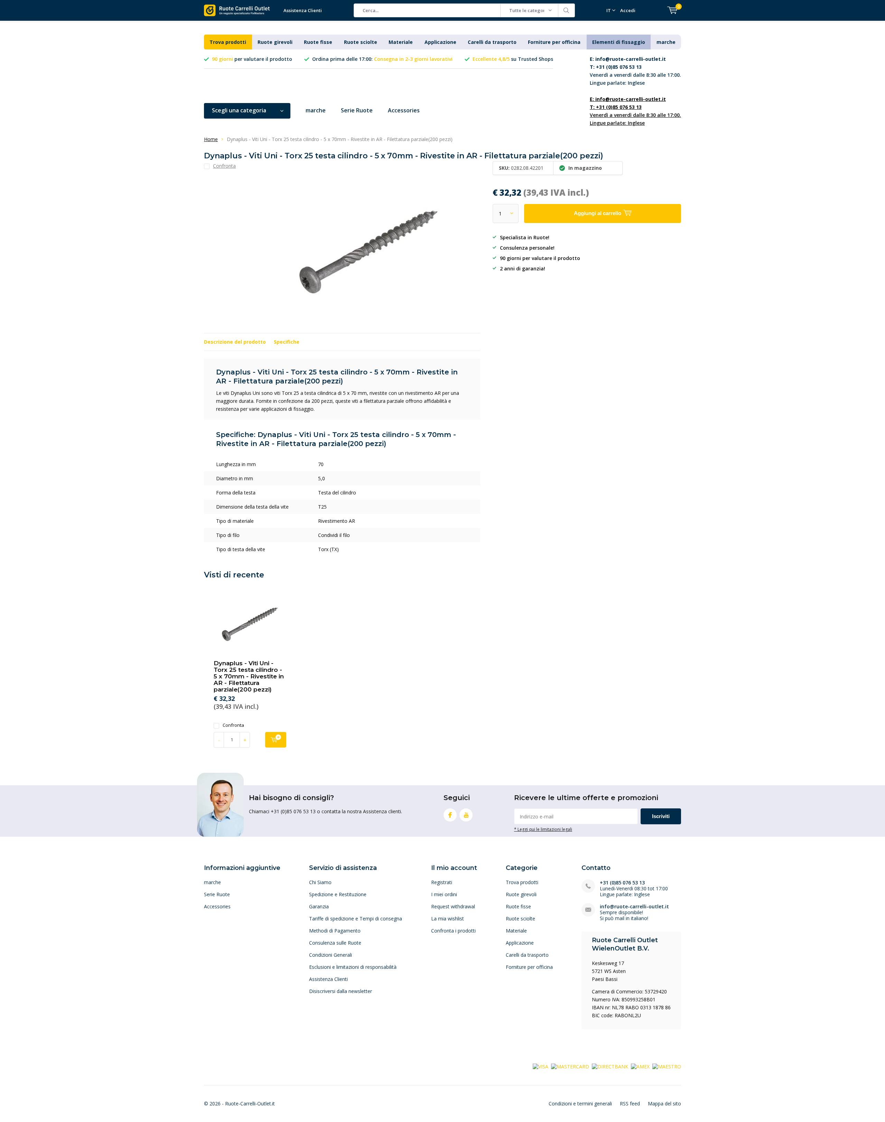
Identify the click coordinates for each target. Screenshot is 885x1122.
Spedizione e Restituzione (337, 894)
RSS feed (630, 1103)
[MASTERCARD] (570, 1066)
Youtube (466, 815)
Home (211, 139)
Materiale (401, 42)
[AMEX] (640, 1066)
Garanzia (319, 906)
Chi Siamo (320, 882)
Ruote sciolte (360, 42)
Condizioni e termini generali (580, 1103)
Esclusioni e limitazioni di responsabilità (353, 967)
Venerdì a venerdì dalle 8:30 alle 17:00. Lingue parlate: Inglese (635, 71)
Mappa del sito (664, 1103)
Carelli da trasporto (492, 42)
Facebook (450, 815)
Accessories (404, 110)
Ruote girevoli (275, 42)
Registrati (441, 882)
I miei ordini (444, 894)
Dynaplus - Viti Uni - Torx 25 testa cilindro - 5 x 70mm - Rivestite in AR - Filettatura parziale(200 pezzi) (249, 676)
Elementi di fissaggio (618, 42)
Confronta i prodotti (453, 930)
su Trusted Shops (513, 59)
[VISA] (540, 1066)
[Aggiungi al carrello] (275, 740)
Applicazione (440, 42)
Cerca (566, 10)
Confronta (233, 725)
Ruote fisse (318, 42)
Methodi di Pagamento (335, 930)
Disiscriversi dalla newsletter (340, 991)
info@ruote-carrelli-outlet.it (634, 906)
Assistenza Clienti (302, 10)
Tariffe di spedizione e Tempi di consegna (355, 918)
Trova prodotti (227, 42)
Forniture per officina (554, 42)
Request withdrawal (453, 906)
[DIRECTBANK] (610, 1066)
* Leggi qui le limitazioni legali (543, 829)
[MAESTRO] (666, 1066)
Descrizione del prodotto (235, 342)
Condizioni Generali (330, 955)
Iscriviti (661, 816)
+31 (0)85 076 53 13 (622, 882)
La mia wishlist (447, 918)
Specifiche (286, 342)
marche (666, 42)
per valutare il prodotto (252, 59)
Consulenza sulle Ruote (335, 942)
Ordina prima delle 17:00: (382, 59)
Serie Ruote (357, 110)
